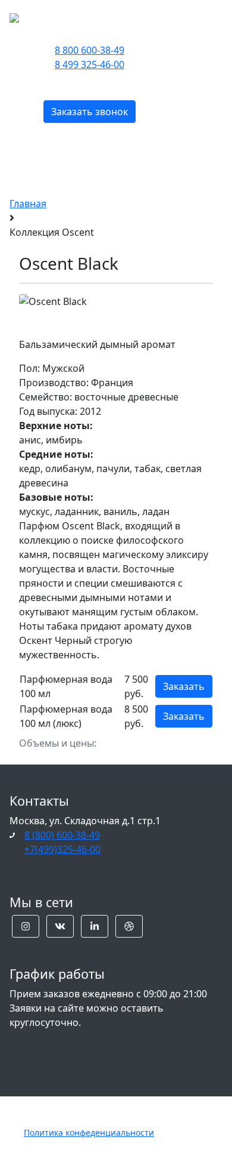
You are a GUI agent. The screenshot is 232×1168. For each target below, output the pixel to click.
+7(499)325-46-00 (62, 849)
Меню (183, 16)
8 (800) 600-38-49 (62, 835)
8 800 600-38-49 (89, 50)
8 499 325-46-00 (89, 64)
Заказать (184, 686)
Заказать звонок (89, 111)
